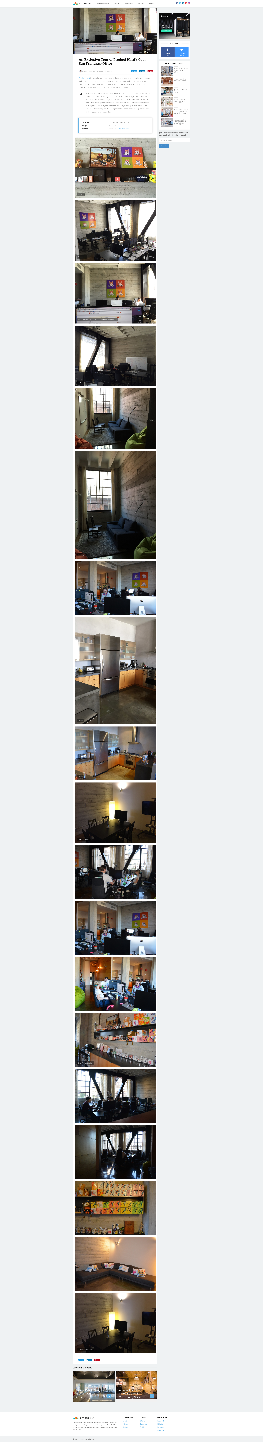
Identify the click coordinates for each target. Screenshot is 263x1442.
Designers (143, 1424)
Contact (125, 1427)
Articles (141, 3)
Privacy (125, 1424)
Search (116, 3)
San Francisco (98, 71)
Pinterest (160, 1430)
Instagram (160, 1427)
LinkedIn (160, 1424)
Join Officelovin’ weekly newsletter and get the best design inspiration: (174, 134)
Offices (142, 1421)
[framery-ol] (174, 26)
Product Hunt (84, 78)
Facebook (160, 1421)
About (151, 3)
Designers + (129, 3)
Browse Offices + (103, 3)
